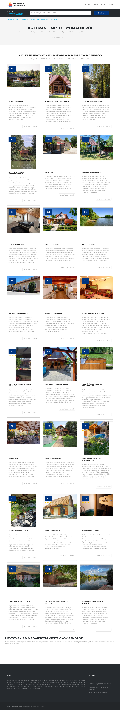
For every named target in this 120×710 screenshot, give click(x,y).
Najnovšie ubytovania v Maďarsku (100, 684)
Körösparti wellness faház (57, 101)
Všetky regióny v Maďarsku (98, 692)
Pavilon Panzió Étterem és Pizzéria (56, 602)
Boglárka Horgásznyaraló (56, 384)
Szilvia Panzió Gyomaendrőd (94, 313)
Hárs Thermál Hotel (90, 531)
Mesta (95, 4)
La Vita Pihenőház (16, 245)
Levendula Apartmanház (92, 101)
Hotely (104, 4)
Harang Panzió (15, 458)
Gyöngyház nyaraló (53, 458)
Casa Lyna (49, 172)
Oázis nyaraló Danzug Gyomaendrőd (91, 459)
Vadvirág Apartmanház (92, 172)
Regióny (87, 4)
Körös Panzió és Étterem (19, 602)
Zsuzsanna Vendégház (18, 531)
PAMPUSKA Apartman (53, 313)
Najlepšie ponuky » (60, 38)
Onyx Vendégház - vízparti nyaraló (93, 602)
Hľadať (101, 13)
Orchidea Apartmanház (19, 313)
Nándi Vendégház (89, 245)
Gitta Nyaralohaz (52, 531)
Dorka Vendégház (52, 245)
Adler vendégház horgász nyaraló (20, 385)
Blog (111, 4)
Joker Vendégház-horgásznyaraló (16, 173)
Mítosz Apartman (16, 101)
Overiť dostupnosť (30, 126)
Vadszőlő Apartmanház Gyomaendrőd (92, 385)
